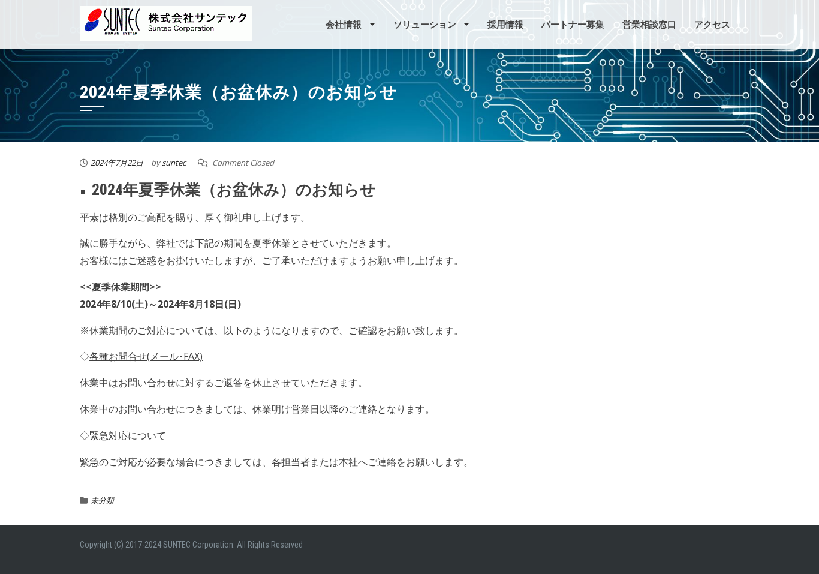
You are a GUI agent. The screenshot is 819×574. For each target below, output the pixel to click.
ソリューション (424, 24)
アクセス (712, 24)
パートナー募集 (572, 24)
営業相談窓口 (649, 24)
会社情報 (344, 24)
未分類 (102, 500)
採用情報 (505, 24)
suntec (174, 162)
